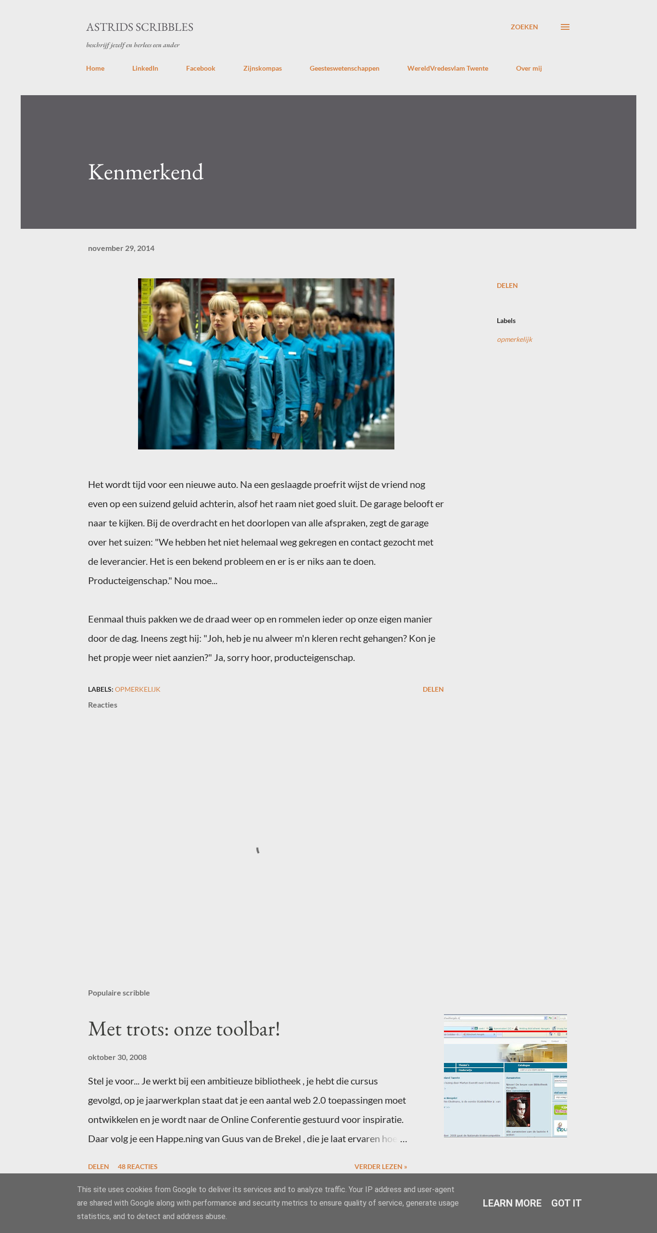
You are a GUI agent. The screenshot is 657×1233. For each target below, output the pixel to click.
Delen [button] (507, 285)
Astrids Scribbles (139, 26)
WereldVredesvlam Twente (447, 68)
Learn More (512, 1203)
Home (95, 68)
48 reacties (138, 1166)
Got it (566, 1203)
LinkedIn (145, 68)
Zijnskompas (262, 68)
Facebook (200, 68)
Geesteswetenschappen (344, 68)
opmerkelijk (514, 339)
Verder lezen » (380, 1166)
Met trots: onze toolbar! (184, 1028)
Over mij (529, 68)
